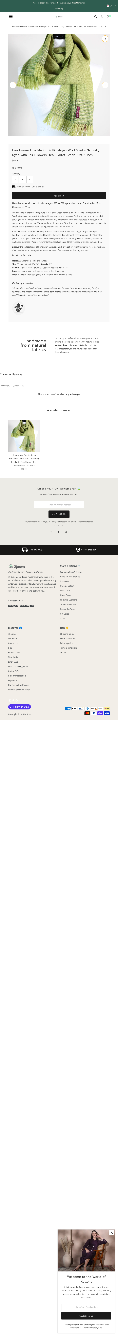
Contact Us (13, 643)
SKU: (14, 168)
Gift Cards (64, 613)
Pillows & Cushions (68, 599)
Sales (62, 618)
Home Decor (65, 595)
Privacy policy (66, 643)
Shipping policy (67, 633)
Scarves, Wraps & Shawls (71, 572)
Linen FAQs (13, 661)
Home (14, 26)
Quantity (16, 173)
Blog (10, 647)
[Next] (105, 85)
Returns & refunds (68, 638)
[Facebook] (58, 532)
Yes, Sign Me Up (59, 514)
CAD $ (112, 5)
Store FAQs (13, 657)
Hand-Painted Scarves (70, 576)
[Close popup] (111, 1232)
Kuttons (27, 714)
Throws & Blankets (68, 604)
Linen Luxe (65, 590)
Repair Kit (12, 680)
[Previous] (13, 85)
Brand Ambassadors (17, 675)
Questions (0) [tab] (18, 385)
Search (63, 652)
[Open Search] (95, 16)
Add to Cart (59, 195)
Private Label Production (19, 689)
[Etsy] (51, 532)
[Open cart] (108, 16)
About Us (12, 633)
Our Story (12, 638)
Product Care (14, 652)
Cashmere (64, 581)
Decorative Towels (68, 609)
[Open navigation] (10, 16)
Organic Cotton (67, 585)
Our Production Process (18, 685)
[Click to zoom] (105, 38)
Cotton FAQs (13, 671)
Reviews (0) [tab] (6, 385)
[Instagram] (65, 532)
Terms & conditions (68, 647)
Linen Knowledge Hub (18, 666)
